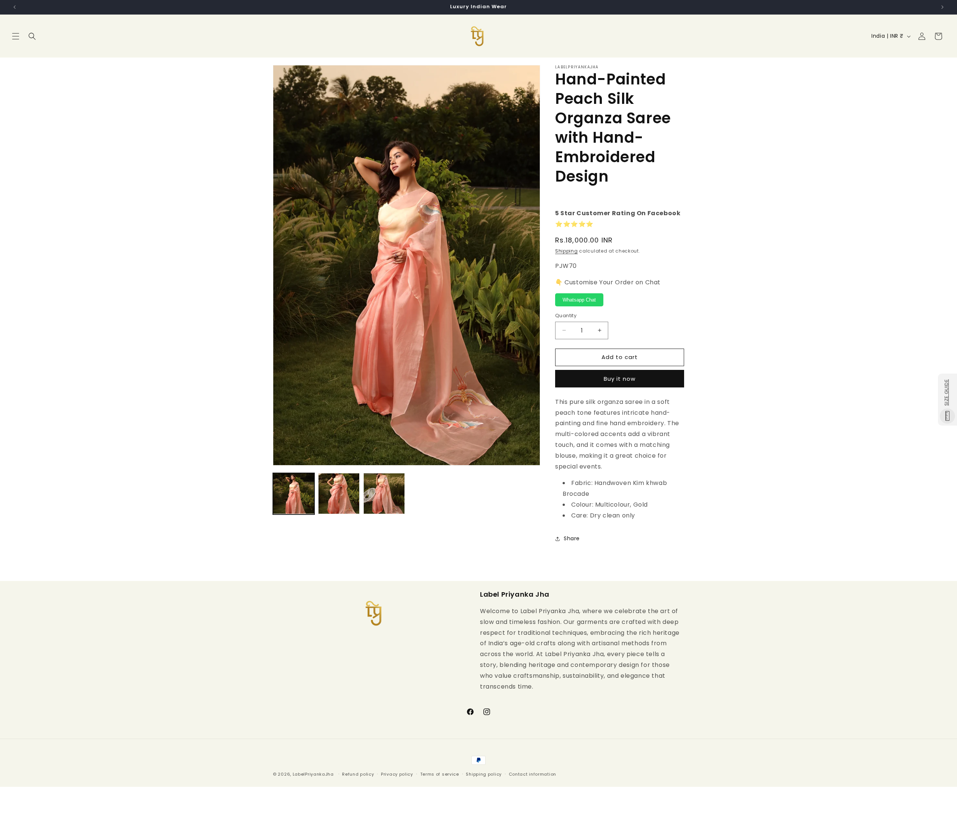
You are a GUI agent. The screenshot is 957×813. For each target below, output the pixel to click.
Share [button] (572, 538)
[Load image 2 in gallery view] (339, 493)
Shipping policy (484, 774)
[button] (15, 36)
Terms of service (439, 774)
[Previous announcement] (14, 7)
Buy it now (620, 379)
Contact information (532, 774)
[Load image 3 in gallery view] (384, 493)
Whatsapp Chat (579, 300)
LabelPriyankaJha (313, 774)
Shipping (566, 251)
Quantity (565, 315)
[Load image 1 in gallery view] (293, 493)
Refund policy (358, 774)
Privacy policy (397, 774)
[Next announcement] (942, 7)
